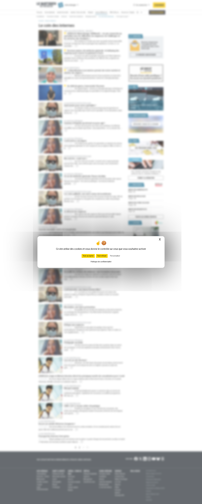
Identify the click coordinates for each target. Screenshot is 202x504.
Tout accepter (88, 256)
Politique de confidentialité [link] (101, 262)
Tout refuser (101, 256)
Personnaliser (115, 256)
